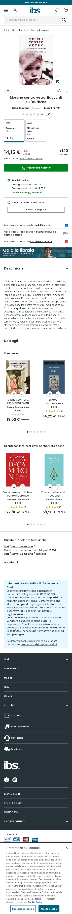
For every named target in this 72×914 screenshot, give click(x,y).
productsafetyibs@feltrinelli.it (38, 644)
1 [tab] (36, 82)
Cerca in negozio (36, 209)
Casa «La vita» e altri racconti (54, 494)
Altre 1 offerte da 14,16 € (31, 158)
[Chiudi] (66, 847)
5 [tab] (41, 432)
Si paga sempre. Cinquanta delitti (18, 401)
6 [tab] (44, 432)
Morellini (49, 108)
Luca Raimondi (21, 108)
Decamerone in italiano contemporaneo (18, 494)
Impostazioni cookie (23, 908)
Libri (6, 546)
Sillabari (54, 400)
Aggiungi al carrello (38, 167)
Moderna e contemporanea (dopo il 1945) (30, 550)
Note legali (11, 562)
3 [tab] (34, 432)
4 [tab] (37, 432)
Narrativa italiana (22, 546)
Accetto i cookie (49, 908)
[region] (36, 878)
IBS (16, 158)
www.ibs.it (19, 611)
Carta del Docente (40, 225)
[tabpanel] (36, 60)
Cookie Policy (35, 902)
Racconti (40, 554)
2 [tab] (31, 432)
